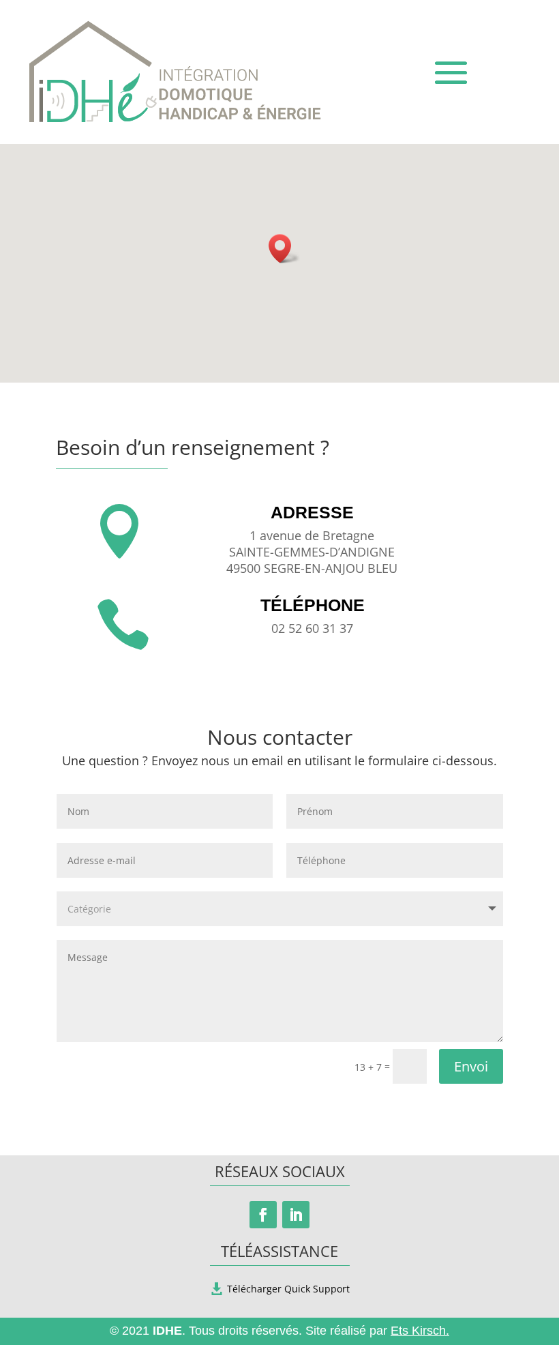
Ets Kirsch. (420, 1330)
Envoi (471, 1066)
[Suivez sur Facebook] (263, 1214)
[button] (284, 248)
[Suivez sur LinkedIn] (295, 1214)
